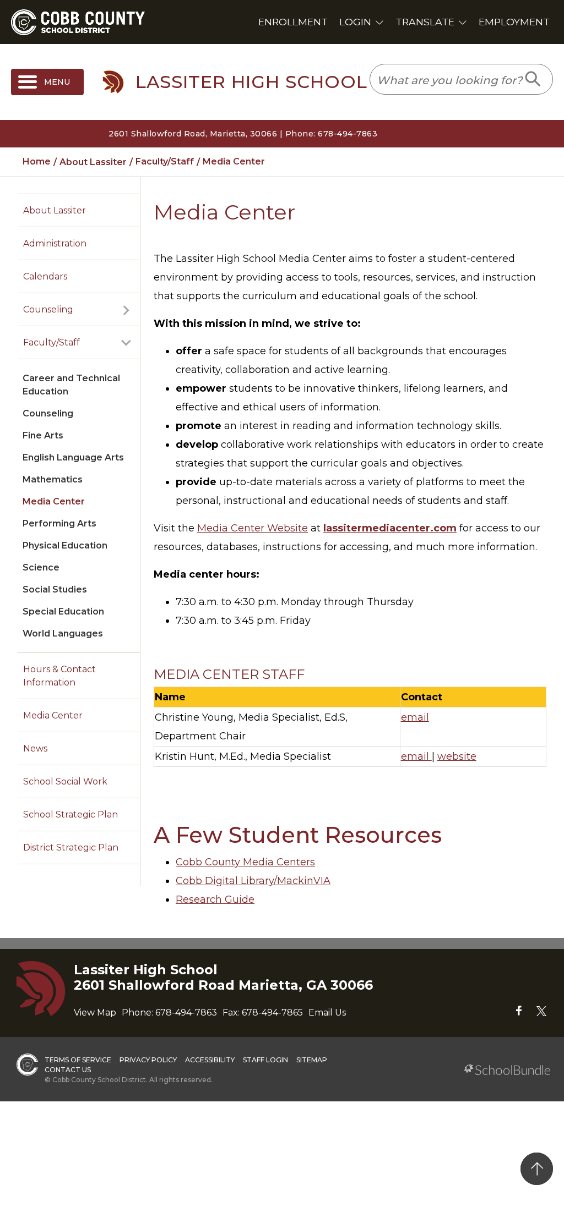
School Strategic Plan (70, 814)
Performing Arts (59, 523)
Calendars (45, 276)
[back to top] (536, 1169)
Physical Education (65, 545)
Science (41, 567)
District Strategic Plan (70, 847)
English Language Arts (73, 457)
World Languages (63, 633)
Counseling (48, 309)
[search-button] (533, 79)
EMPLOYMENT (514, 22)
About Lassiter (54, 210)
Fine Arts (43, 435)
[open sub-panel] (126, 309)
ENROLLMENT (293, 22)
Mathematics (53, 479)
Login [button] (355, 22)
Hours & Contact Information (59, 676)
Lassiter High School (251, 82)
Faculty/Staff (51, 342)
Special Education (63, 611)
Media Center (54, 501)
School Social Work (65, 781)
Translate (424, 22)
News (35, 748)
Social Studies (55, 589)
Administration (54, 243)
